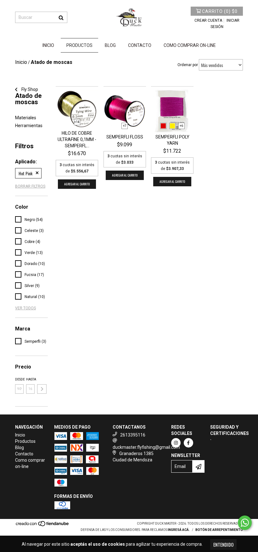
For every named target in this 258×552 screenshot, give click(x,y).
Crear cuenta (208, 20)
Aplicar (42, 389)
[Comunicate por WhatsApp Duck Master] (245, 522)
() (220, 11)
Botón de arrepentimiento (219, 530)
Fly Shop (29, 89)
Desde (19, 379)
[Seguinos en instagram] (176, 443)
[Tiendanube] (42, 525)
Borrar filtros (30, 186)
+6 (181, 125)
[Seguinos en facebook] (188, 443)
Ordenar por (187, 65)
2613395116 (132, 434)
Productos (79, 45)
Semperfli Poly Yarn (172, 140)
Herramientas (28, 125)
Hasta (30, 379)
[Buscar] (61, 17)
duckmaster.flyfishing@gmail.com (146, 447)
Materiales (25, 117)
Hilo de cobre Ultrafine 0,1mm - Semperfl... (77, 139)
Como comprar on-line (190, 45)
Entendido (223, 544)
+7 (124, 125)
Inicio (48, 45)
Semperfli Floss (124, 136)
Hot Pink (25, 173)
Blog (110, 45)
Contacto (139, 45)
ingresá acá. (179, 530)
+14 (77, 122)
